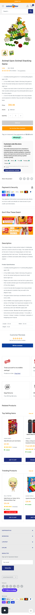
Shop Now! (17, 373)
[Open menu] (3, 6)
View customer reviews (12, 170)
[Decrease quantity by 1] (10, 116)
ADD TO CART (13, 460)
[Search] (30, 11)
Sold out (17, 123)
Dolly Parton (7, 495)
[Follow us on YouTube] (18, 586)
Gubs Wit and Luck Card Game (12, 441)
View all (31, 413)
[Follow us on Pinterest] (14, 586)
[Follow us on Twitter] (7, 586)
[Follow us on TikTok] (21, 586)
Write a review (17, 345)
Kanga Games (7, 438)
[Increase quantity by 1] (21, 116)
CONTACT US (17, 1)
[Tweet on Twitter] (28, 178)
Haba (3, 68)
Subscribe (8, 568)
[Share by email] (31, 178)
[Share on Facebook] (20, 178)
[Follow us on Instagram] (10, 586)
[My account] (27, 6)
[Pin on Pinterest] (24, 178)
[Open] (4, 610)
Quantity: (4, 115)
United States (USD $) (8, 577)
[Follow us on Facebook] (3, 586)
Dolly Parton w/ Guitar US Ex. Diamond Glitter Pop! (12, 499)
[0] (31, 6)
